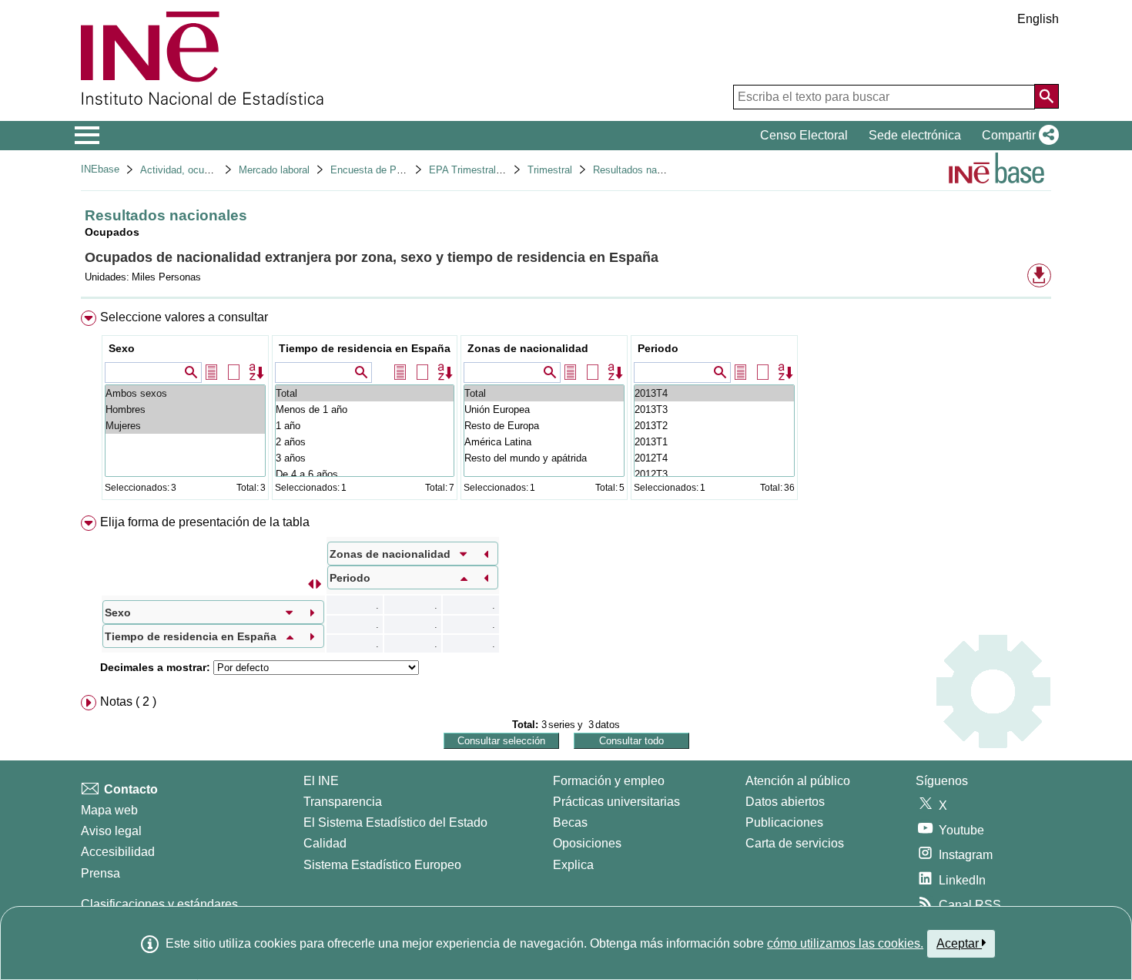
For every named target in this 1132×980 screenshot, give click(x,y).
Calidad (325, 843)
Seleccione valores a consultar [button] (184, 317)
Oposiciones (587, 843)
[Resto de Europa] (544, 426)
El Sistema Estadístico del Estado (395, 822)
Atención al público (797, 780)
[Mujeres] (185, 426)
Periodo (658, 348)
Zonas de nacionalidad (527, 348)
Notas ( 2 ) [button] (128, 701)
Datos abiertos (785, 801)
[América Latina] (544, 442)
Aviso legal (111, 830)
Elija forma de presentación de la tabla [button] (205, 522)
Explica (573, 864)
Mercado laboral (274, 170)
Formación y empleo (609, 780)
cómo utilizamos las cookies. (845, 943)
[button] (1017, 135)
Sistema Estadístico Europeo (382, 864)
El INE (321, 780)
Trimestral (549, 170)
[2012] (714, 458)
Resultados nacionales (643, 170)
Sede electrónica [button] (915, 135)
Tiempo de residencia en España (364, 348)
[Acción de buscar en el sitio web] (1046, 96)
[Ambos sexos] (185, 393)
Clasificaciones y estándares (159, 904)
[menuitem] (566, 408)
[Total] (365, 393)
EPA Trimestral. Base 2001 (489, 170)
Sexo (122, 348)
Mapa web (109, 810)
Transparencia (342, 801)
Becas (570, 822)
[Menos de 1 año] (365, 409)
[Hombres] (185, 409)
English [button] (1038, 18)
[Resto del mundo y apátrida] (544, 458)
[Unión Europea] (544, 409)
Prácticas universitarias (616, 801)
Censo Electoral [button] (804, 135)
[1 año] (365, 426)
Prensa (100, 873)
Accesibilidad (118, 851)
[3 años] (365, 458)
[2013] (714, 393)
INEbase (100, 169)
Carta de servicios (794, 843)
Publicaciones (784, 822)
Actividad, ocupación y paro (202, 170)
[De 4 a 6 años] (365, 474)
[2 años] (365, 442)
